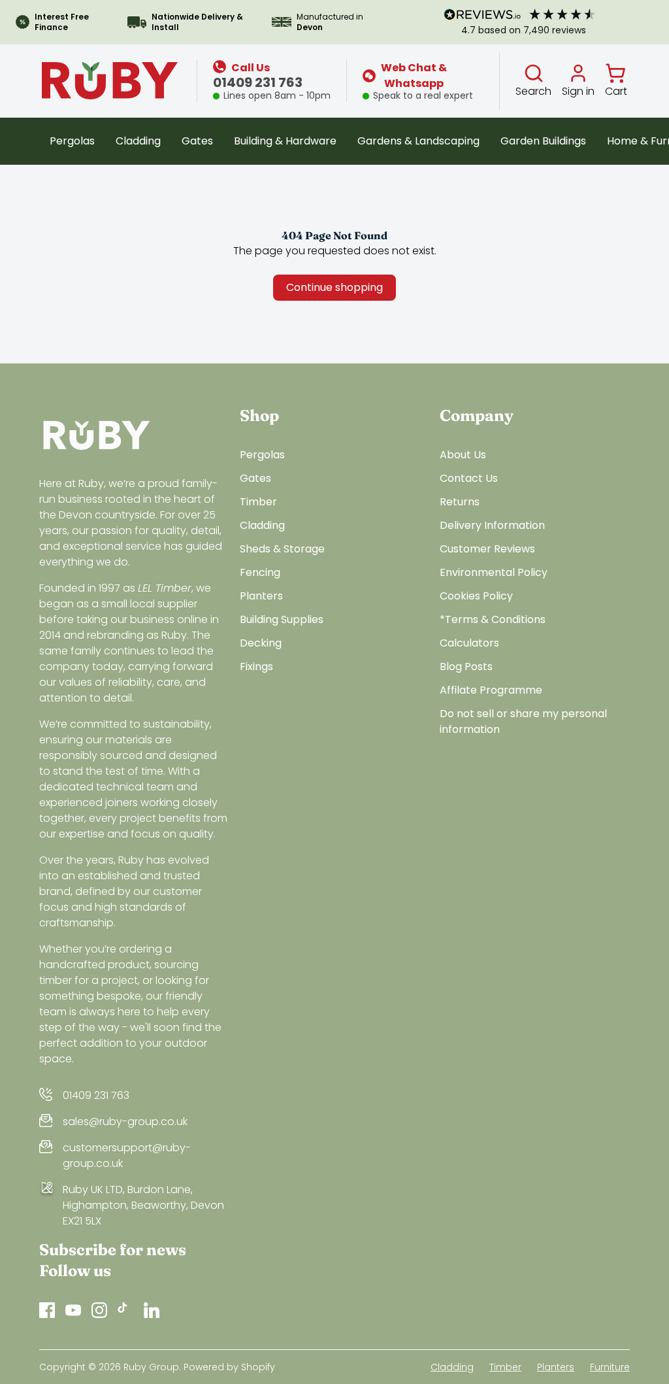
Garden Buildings (543, 140)
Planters (261, 595)
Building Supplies (281, 619)
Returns (460, 501)
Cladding (138, 140)
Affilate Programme (491, 690)
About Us (463, 454)
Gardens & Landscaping (418, 140)
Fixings (256, 666)
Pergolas (72, 140)
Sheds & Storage (282, 548)
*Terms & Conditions (493, 619)
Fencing (260, 572)
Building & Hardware (285, 140)
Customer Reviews (487, 548)
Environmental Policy (493, 572)
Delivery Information (492, 525)
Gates (197, 140)
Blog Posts (466, 666)
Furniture (610, 1367)
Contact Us (469, 478)
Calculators (469, 642)
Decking (261, 642)
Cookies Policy (476, 595)
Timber (258, 501)
